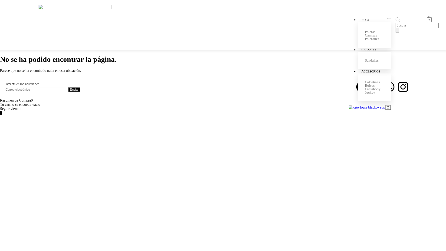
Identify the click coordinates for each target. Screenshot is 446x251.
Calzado (368, 50)
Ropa (365, 20)
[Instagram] (403, 87)
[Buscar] (397, 30)
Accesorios (370, 71)
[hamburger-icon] (389, 18)
